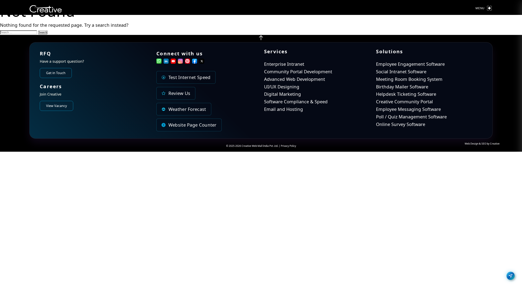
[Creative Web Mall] (45, 9)
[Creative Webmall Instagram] (180, 62)
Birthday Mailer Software (402, 87)
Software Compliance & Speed (296, 101)
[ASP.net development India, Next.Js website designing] (261, 39)
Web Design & (473, 143)
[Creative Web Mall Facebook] (194, 62)
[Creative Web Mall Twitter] (201, 62)
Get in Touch (55, 73)
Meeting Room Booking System (409, 79)
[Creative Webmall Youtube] (173, 62)
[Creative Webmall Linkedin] (166, 62)
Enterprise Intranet (284, 64)
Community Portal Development (298, 71)
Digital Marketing (282, 94)
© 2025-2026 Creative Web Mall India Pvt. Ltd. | (253, 146)
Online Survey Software (400, 124)
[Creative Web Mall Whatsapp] (158, 62)
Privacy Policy (288, 146)
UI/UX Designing (281, 87)
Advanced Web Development (294, 79)
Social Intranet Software (401, 71)
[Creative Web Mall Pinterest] (187, 61)
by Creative (493, 143)
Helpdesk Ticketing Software (406, 94)
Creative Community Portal (404, 101)
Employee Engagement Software (410, 64)
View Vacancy (56, 106)
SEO (483, 143)
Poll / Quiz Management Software (411, 117)
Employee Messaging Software (408, 109)
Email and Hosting (283, 109)
